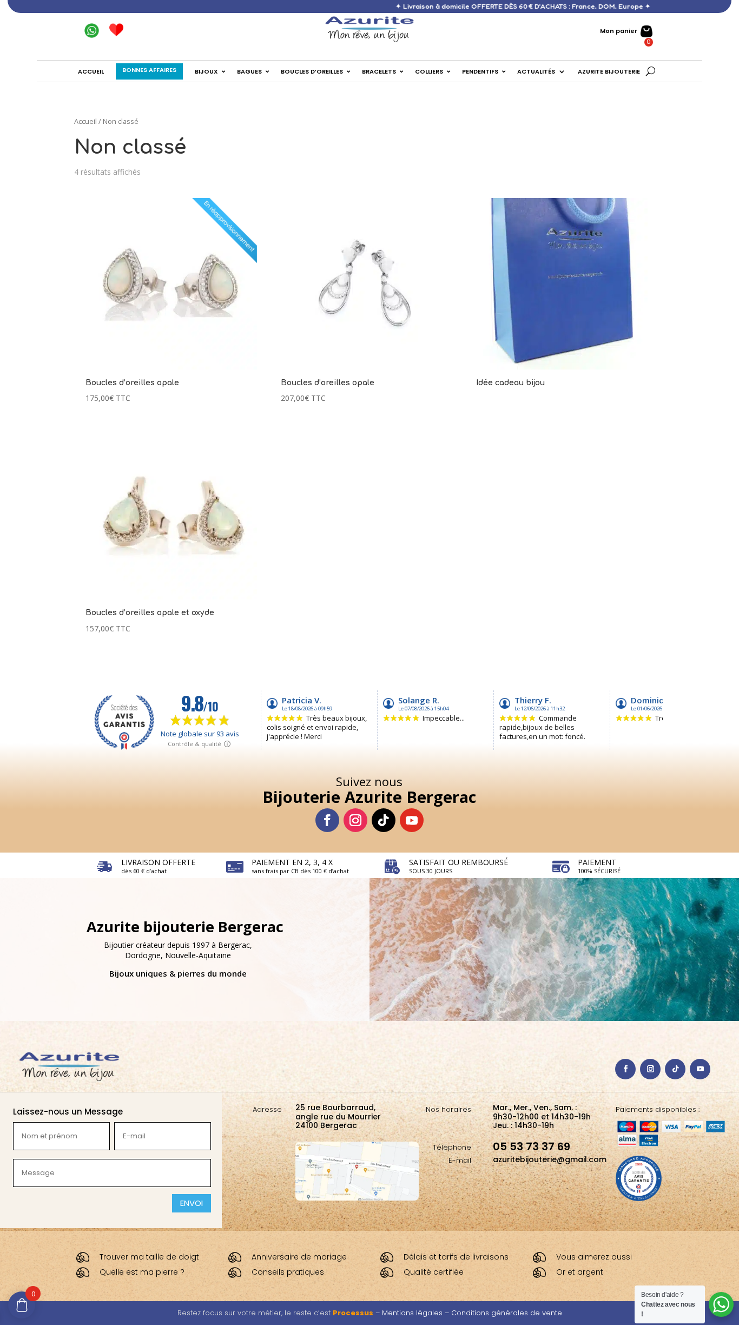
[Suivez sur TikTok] (383, 820)
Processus (353, 1313)
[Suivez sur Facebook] (327, 820)
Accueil (85, 121)
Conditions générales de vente (506, 1313)
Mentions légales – (416, 1313)
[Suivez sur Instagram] (355, 820)
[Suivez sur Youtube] (412, 820)
